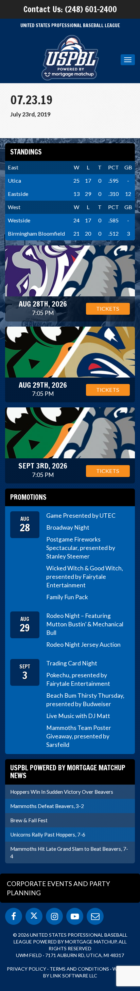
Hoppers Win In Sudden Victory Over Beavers (61, 792)
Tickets (107, 308)
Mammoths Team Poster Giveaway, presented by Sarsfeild (78, 736)
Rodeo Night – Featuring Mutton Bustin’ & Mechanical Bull (84, 624)
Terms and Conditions (79, 969)
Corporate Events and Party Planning (58, 888)
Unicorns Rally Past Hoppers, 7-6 (47, 834)
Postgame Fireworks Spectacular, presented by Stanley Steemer (80, 548)
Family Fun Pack (67, 597)
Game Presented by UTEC (81, 515)
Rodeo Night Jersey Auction (83, 644)
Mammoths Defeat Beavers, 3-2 (47, 806)
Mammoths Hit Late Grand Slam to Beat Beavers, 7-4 (69, 852)
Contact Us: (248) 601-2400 (70, 9)
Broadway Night (67, 527)
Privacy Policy (26, 969)
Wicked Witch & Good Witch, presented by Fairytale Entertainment (84, 577)
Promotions (28, 497)
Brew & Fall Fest (29, 820)
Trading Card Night (71, 663)
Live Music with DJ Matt (78, 715)
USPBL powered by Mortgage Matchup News (67, 771)
